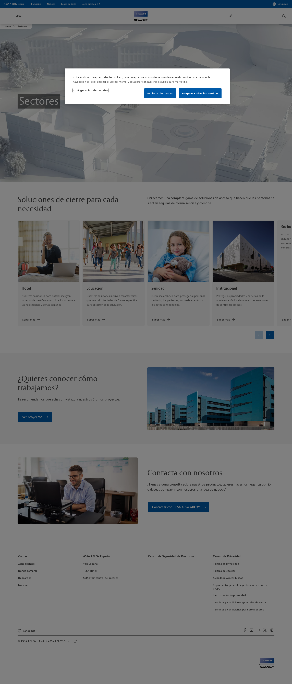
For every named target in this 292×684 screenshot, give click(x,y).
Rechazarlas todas (160, 93)
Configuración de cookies (90, 90)
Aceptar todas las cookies (200, 93)
